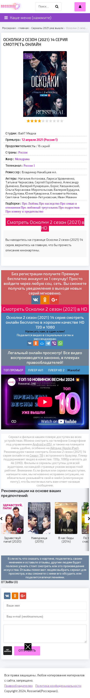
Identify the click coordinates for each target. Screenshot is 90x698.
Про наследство (49, 203)
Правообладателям (18, 685)
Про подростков (69, 207)
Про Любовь (30, 203)
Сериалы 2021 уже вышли (47, 27)
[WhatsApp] (60, 343)
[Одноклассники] (35, 343)
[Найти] (57, 6)
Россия (22, 152)
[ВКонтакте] (29, 343)
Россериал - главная (15, 27)
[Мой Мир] (42, 343)
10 (62, 121)
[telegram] (48, 343)
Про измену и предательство (24, 211)
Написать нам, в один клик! (45, 331)
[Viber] (54, 343)
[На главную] (11, 6)
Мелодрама (22, 159)
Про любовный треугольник (39, 207)
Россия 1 (29, 165)
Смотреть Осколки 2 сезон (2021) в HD (45, 224)
